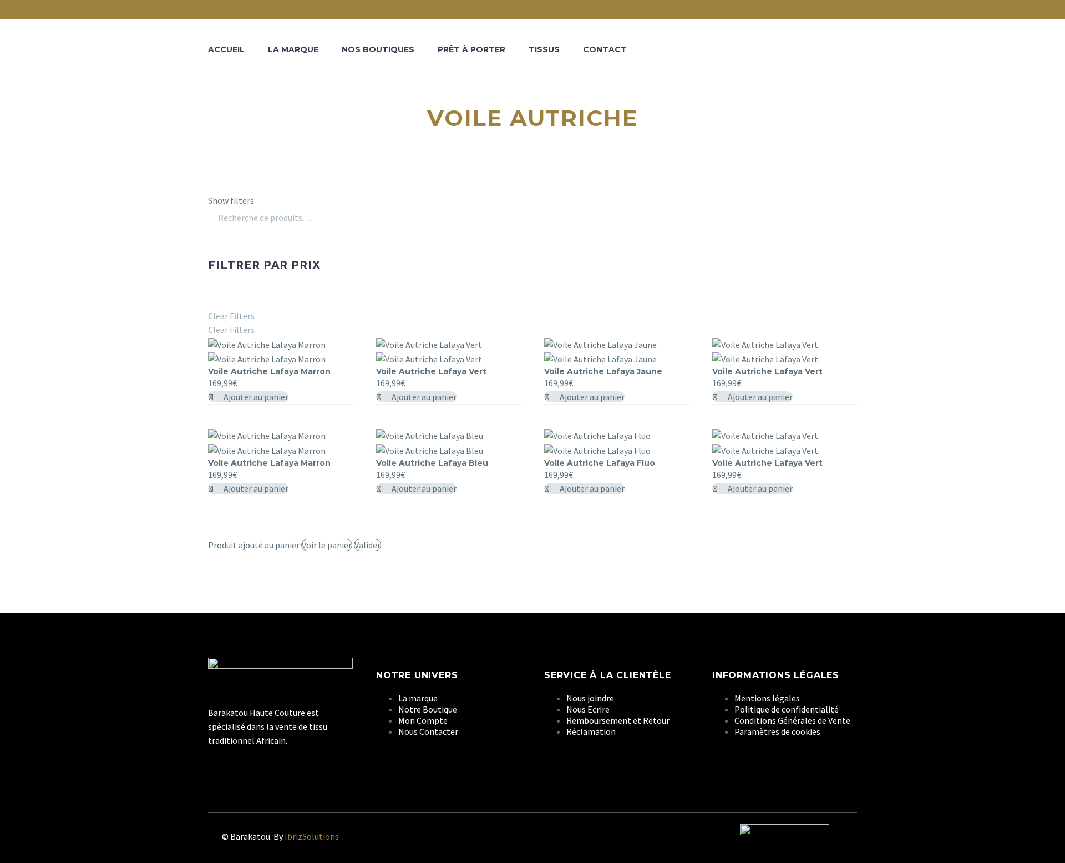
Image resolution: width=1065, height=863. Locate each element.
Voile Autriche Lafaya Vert (431, 371)
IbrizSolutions (312, 836)
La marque (293, 49)
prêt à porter (471, 49)
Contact (605, 49)
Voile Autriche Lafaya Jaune (603, 371)
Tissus (544, 49)
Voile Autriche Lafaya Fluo (599, 463)
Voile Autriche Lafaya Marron (269, 371)
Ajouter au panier (255, 396)
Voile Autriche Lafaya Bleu (432, 463)
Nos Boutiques (378, 49)
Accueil (226, 49)
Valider (367, 545)
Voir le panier (327, 545)
